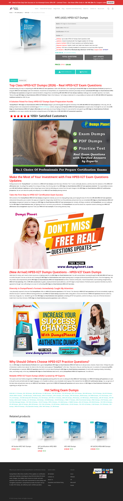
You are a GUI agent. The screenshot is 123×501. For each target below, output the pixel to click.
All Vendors (51, 474)
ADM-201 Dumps (67, 398)
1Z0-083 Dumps (24, 398)
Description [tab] (14, 80)
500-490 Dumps (87, 393)
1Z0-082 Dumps (27, 395)
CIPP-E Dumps (57, 395)
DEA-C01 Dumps (83, 402)
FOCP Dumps (104, 400)
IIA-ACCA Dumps (107, 393)
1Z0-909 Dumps (49, 400)
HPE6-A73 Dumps (19, 406)
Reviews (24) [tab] (22, 80)
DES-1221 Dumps (77, 393)
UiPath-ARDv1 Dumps (15, 395)
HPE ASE (27, 12)
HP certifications (19, 12)
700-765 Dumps (56, 393)
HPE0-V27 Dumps (44, 107)
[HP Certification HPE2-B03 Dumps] (48, 431)
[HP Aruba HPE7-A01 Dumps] (21, 431)
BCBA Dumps (83, 395)
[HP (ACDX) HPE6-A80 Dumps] (100, 431)
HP (71, 479)
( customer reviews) (70, 52)
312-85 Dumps (55, 404)
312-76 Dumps (104, 404)
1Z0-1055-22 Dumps (106, 402)
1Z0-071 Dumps (43, 402)
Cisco (71, 474)
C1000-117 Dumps (70, 400)
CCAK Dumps (95, 404)
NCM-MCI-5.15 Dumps (15, 393)
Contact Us (51, 477)
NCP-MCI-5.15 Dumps (55, 398)
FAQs (49, 485)
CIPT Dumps (65, 395)
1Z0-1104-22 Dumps (44, 404)
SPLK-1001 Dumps (44, 406)
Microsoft (73, 482)
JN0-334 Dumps (33, 404)
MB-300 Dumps (37, 393)
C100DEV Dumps (73, 402)
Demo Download (66, 72)
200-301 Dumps (103, 398)
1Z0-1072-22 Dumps (85, 404)
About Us (50, 479)
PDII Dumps (76, 398)
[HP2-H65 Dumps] (74, 431)
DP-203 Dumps (13, 404)
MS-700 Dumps (33, 398)
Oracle (72, 485)
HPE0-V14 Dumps (47, 395)
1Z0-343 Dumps (66, 393)
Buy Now (84, 72)
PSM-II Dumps (96, 400)
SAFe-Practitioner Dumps (83, 400)
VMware (72, 477)
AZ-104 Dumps (31, 400)
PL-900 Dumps (47, 393)
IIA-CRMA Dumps (93, 395)
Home (10, 12)
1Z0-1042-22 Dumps (31, 402)
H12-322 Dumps (103, 395)
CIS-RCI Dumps (73, 404)
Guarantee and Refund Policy (56, 482)
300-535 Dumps (74, 395)
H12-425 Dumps (43, 398)
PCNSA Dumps (94, 398)
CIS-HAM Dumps (62, 402)
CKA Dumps (40, 400)
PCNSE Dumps (37, 395)
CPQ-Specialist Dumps (31, 406)
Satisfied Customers (52, 116)
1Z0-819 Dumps (59, 400)
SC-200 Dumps (55, 406)
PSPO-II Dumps (53, 402)
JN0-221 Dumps (23, 404)
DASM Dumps (64, 404)
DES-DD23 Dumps (94, 402)
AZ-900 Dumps (84, 398)
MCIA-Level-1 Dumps (20, 400)
